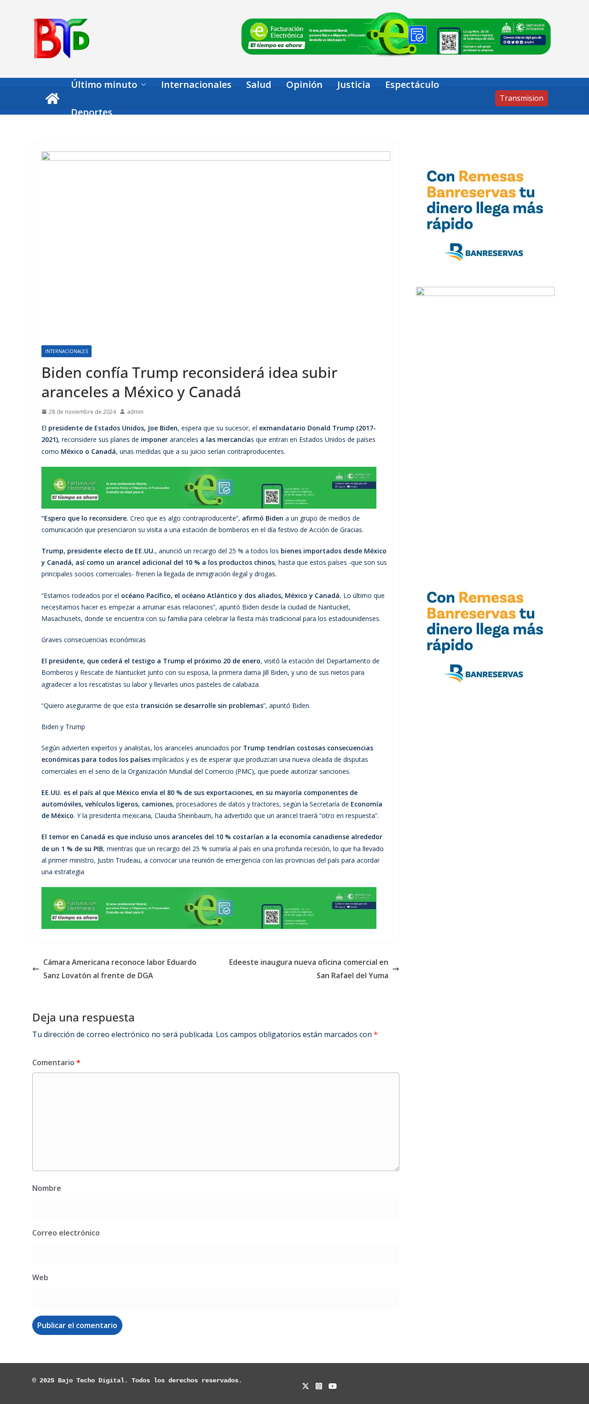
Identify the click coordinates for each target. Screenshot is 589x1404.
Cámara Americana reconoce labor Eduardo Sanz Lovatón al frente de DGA (119, 968)
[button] (141, 84)
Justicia (353, 84)
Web (40, 1277)
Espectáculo (412, 84)
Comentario (56, 1062)
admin (135, 412)
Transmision (521, 98)
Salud (258, 84)
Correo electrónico (66, 1233)
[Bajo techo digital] (52, 98)
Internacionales (196, 84)
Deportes (91, 112)
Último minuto (104, 84)
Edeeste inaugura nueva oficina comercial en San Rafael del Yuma (308, 968)
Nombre (46, 1188)
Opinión (304, 84)
